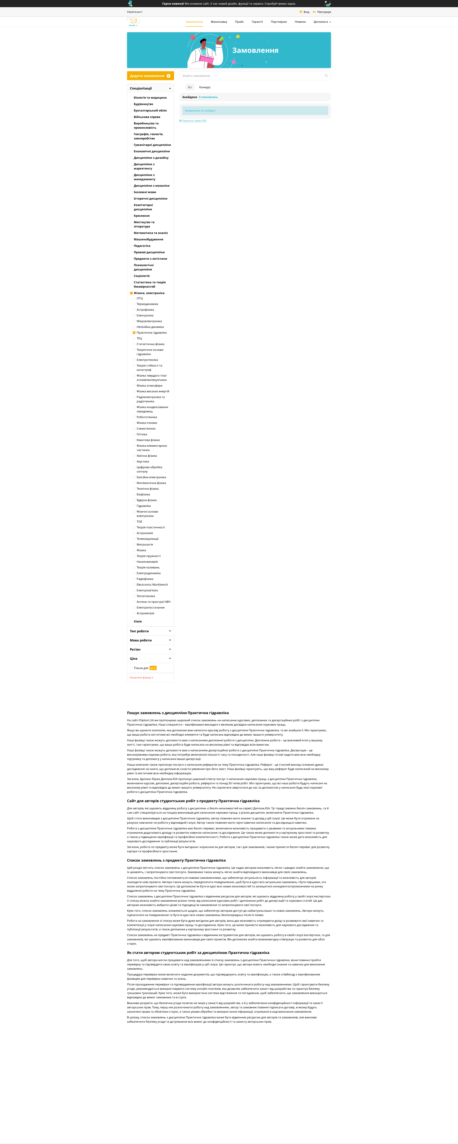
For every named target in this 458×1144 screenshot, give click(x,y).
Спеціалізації (141, 88)
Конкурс (205, 87)
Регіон (135, 649)
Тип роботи (139, 631)
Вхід (306, 12)
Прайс (239, 22)
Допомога (321, 22)
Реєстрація (324, 12)
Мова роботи (141, 640)
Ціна (133, 658)
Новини (300, 22)
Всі (190, 87)
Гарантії (257, 22)
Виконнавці (219, 22)
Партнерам (279, 22)
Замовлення (194, 22)
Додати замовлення (147, 76)
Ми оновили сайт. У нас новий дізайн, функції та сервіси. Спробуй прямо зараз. (229, 4)
